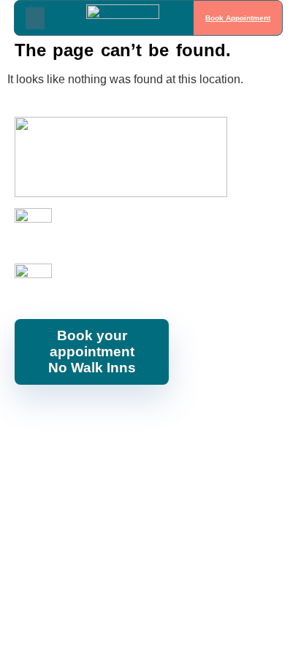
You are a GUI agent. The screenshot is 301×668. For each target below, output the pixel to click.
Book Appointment (237, 18)
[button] (35, 18)
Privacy (269, 456)
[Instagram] (92, 417)
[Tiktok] (223, 417)
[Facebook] (59, 417)
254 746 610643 (96, 234)
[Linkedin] (157, 417)
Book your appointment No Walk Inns (92, 351)
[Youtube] (125, 417)
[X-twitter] (190, 417)
